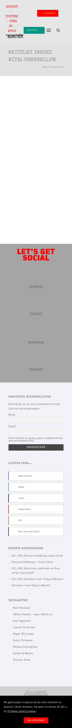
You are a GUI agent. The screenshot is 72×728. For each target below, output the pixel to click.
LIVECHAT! (50, 13)
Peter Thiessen (23, 640)
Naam (11, 415)
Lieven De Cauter (24, 627)
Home (44, 67)
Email (12, 426)
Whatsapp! (32, 30)
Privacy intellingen (21, 711)
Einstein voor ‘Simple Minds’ (31, 585)
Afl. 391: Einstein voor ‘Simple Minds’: (38, 579)
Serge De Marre (23, 653)
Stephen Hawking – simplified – (33, 562)
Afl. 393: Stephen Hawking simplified (37, 556)
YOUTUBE (12, 16)
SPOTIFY (12, 7)
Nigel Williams (23, 634)
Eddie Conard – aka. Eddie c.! (33, 614)
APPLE (12, 31)
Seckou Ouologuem (25, 647)
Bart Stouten (21, 608)
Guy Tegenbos (21, 621)
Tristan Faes (21, 660)
